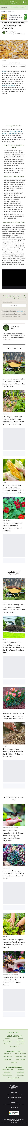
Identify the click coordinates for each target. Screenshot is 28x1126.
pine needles (13, 133)
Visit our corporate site (14, 1120)
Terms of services (18, 310)
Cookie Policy (14, 1102)
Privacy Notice (20, 311)
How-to (23, 33)
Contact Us (20, 1038)
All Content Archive (14, 1046)
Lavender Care (7, 1059)
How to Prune (7, 1072)
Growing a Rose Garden (20, 1056)
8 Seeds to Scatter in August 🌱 (18, 7)
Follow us (15, 66)
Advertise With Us (21, 1041)
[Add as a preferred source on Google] (14, 1113)
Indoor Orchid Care (7, 1056)
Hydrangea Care (7, 1053)
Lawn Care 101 (20, 1072)
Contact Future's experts (14, 1095)
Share (6, 66)
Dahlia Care (14, 1062)
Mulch (4, 71)
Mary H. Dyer (11, 32)
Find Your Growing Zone (7, 1069)
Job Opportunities (21, 1043)
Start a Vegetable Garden (14, 1077)
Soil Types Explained (7, 1075)
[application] (14, 277)
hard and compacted (8, 85)
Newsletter (22, 66)
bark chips (13, 131)
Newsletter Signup (7, 1041)
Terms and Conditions (14, 1097)
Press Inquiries (7, 1043)
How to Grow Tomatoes (20, 1053)
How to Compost (20, 1075)
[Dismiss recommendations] (26, 12)
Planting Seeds (20, 1069)
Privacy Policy (14, 1100)
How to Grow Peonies (21, 1059)
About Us (7, 1038)
